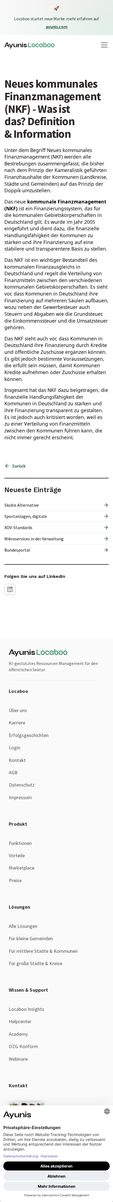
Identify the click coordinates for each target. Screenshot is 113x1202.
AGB (13, 772)
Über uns (18, 710)
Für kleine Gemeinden (31, 938)
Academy (18, 1034)
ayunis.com (56, 26)
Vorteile (17, 855)
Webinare (18, 1059)
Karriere (17, 722)
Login (14, 747)
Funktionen (20, 843)
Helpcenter (20, 1021)
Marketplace (21, 868)
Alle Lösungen (23, 926)
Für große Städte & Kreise (35, 963)
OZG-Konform (23, 1046)
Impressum (20, 797)
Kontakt (17, 760)
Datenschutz (22, 785)
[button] (103, 44)
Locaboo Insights (26, 1009)
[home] (29, 45)
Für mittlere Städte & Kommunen (43, 951)
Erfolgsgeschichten (29, 735)
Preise (15, 880)
